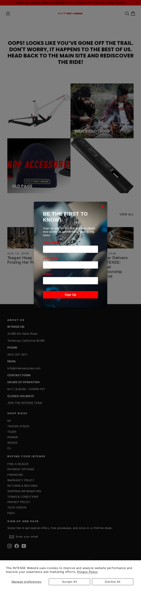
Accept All (69, 581)
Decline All (112, 581)
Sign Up (70, 294)
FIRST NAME (51, 242)
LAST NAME (51, 258)
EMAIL (48, 274)
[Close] (102, 206)
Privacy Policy (87, 572)
